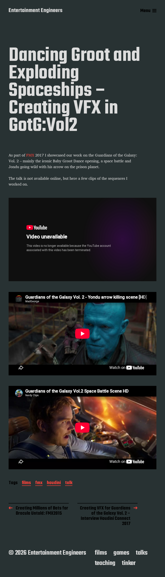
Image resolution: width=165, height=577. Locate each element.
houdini (54, 483)
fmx (39, 483)
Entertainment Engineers (36, 11)
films (26, 483)
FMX (30, 155)
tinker (129, 563)
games (121, 553)
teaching (105, 563)
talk (68, 483)
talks (142, 553)
